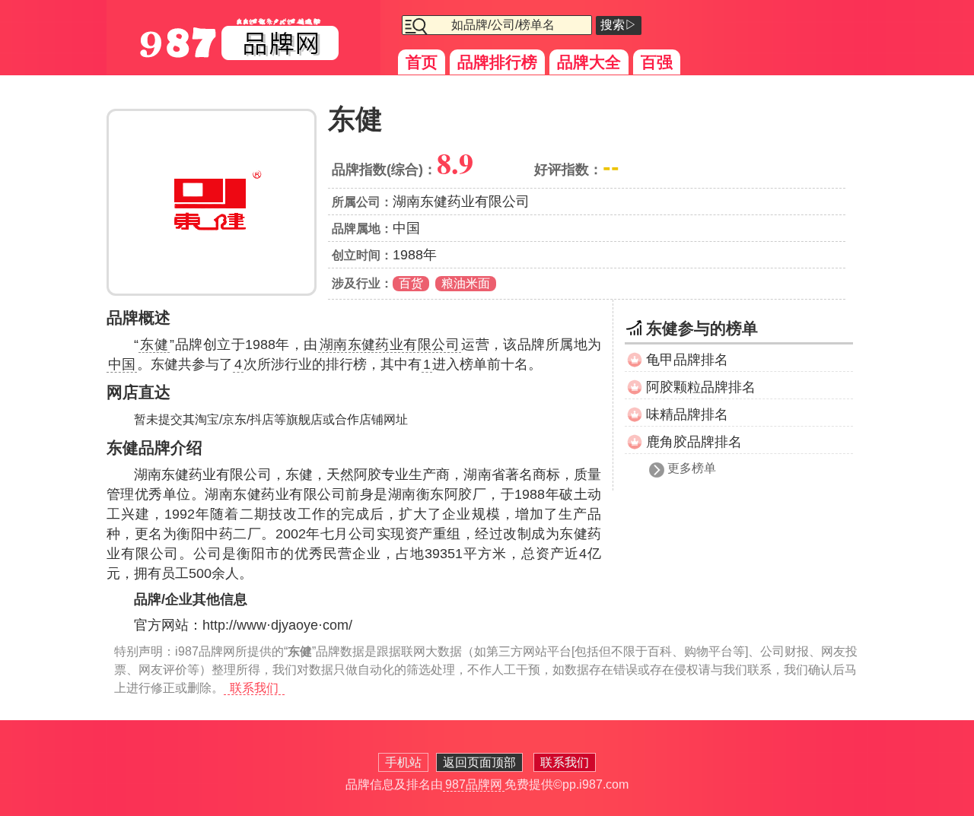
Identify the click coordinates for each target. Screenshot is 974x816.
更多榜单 (691, 468)
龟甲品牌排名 (687, 359)
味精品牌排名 (687, 414)
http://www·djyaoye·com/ (277, 625)
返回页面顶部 (479, 762)
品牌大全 (589, 62)
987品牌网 (473, 784)
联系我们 (254, 687)
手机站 (403, 762)
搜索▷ (618, 24)
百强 (657, 62)
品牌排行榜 (497, 62)
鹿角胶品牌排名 (694, 441)
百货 (411, 283)
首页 (422, 62)
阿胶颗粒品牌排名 (701, 387)
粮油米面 (465, 283)
